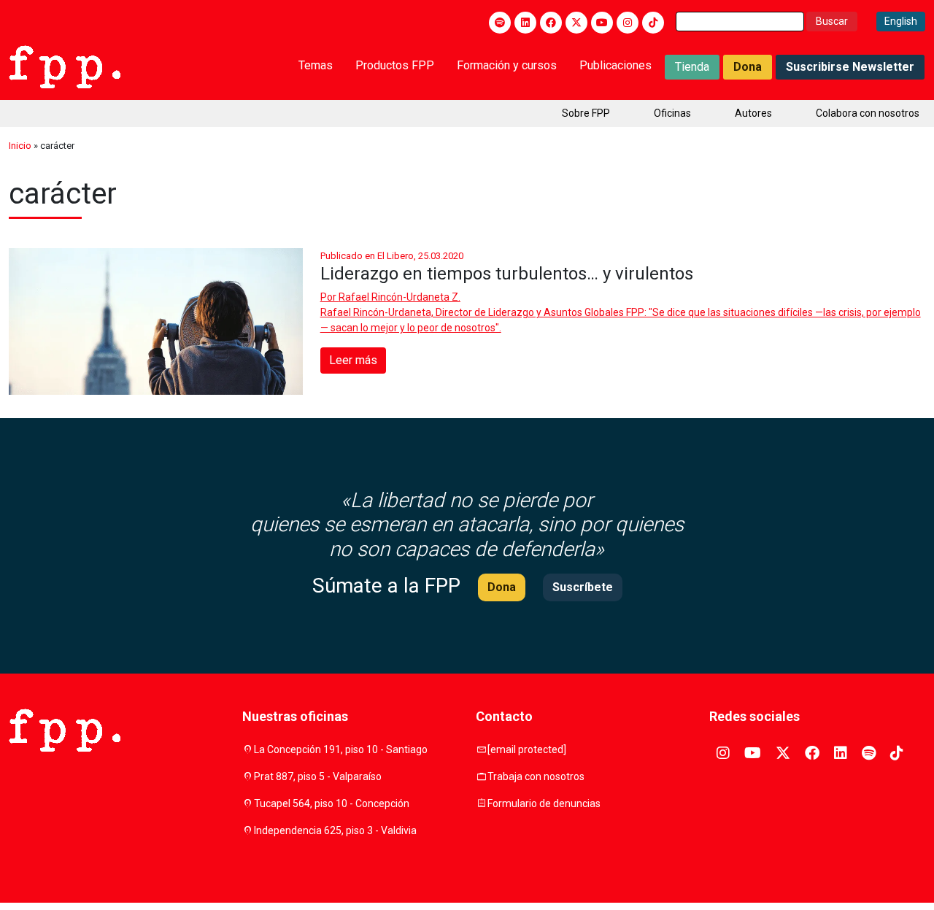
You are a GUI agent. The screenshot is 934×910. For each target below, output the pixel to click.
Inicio (20, 145)
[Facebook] (551, 23)
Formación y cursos (507, 65)
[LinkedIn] (525, 23)
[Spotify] (500, 23)
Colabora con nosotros (867, 113)
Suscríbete (582, 587)
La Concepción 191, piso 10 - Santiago (341, 749)
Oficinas (672, 113)
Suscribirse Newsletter (850, 67)
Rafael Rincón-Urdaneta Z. (399, 297)
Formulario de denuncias (544, 803)
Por (390, 297)
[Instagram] (627, 23)
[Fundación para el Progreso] (64, 66)
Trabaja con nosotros (535, 776)
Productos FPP (394, 65)
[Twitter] (576, 23)
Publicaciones (615, 65)
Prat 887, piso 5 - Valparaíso (318, 776)
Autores (753, 113)
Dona (747, 67)
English (900, 21)
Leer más (353, 360)
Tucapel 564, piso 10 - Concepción (331, 803)
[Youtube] (602, 23)
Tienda (692, 67)
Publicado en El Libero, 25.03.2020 (391, 255)
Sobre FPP (586, 113)
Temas (315, 65)
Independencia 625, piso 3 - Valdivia (335, 830)
